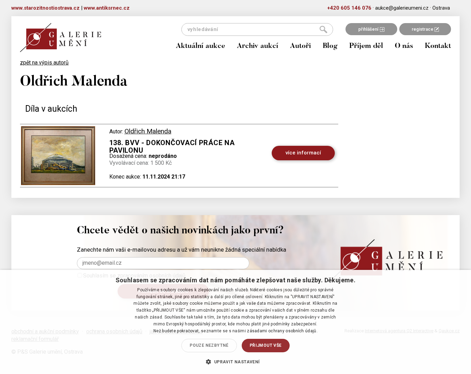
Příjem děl (366, 46)
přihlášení (368, 29)
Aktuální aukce (200, 46)
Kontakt (438, 46)
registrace (423, 29)
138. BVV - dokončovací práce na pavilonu (172, 146)
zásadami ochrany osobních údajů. (282, 330)
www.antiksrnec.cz (107, 8)
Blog (330, 46)
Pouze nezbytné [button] (209, 345)
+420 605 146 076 (349, 8)
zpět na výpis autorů (44, 62)
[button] (235, 361)
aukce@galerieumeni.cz (402, 8)
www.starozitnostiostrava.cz (45, 8)
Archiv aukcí (257, 46)
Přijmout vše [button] (266, 345)
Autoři (300, 46)
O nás (404, 46)
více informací (303, 153)
